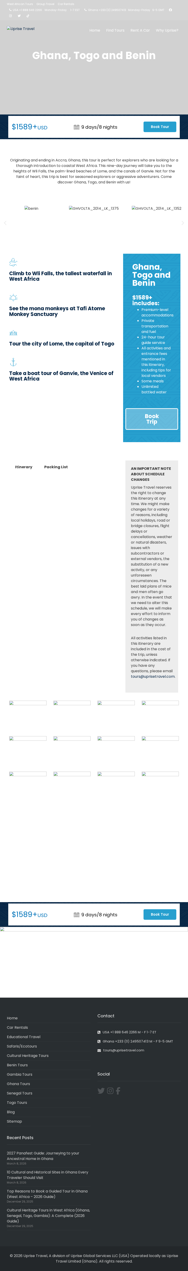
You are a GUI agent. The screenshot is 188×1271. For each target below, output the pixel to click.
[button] (5, 223)
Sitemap (14, 1121)
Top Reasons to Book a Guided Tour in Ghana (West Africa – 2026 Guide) (47, 1194)
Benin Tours (17, 1065)
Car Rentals (66, 4)
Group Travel (45, 4)
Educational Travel (23, 1037)
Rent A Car (140, 30)
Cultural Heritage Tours (28, 1055)
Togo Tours (17, 1102)
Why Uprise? (167, 30)
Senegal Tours (19, 1093)
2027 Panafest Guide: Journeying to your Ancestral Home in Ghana (43, 1156)
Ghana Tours (18, 1083)
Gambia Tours (19, 1074)
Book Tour (160, 126)
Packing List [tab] (56, 467)
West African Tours (20, 4)
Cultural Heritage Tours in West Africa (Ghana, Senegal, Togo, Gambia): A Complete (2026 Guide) (48, 1216)
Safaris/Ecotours (22, 1046)
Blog (11, 1112)
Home (94, 30)
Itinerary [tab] (23, 467)
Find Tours (115, 30)
